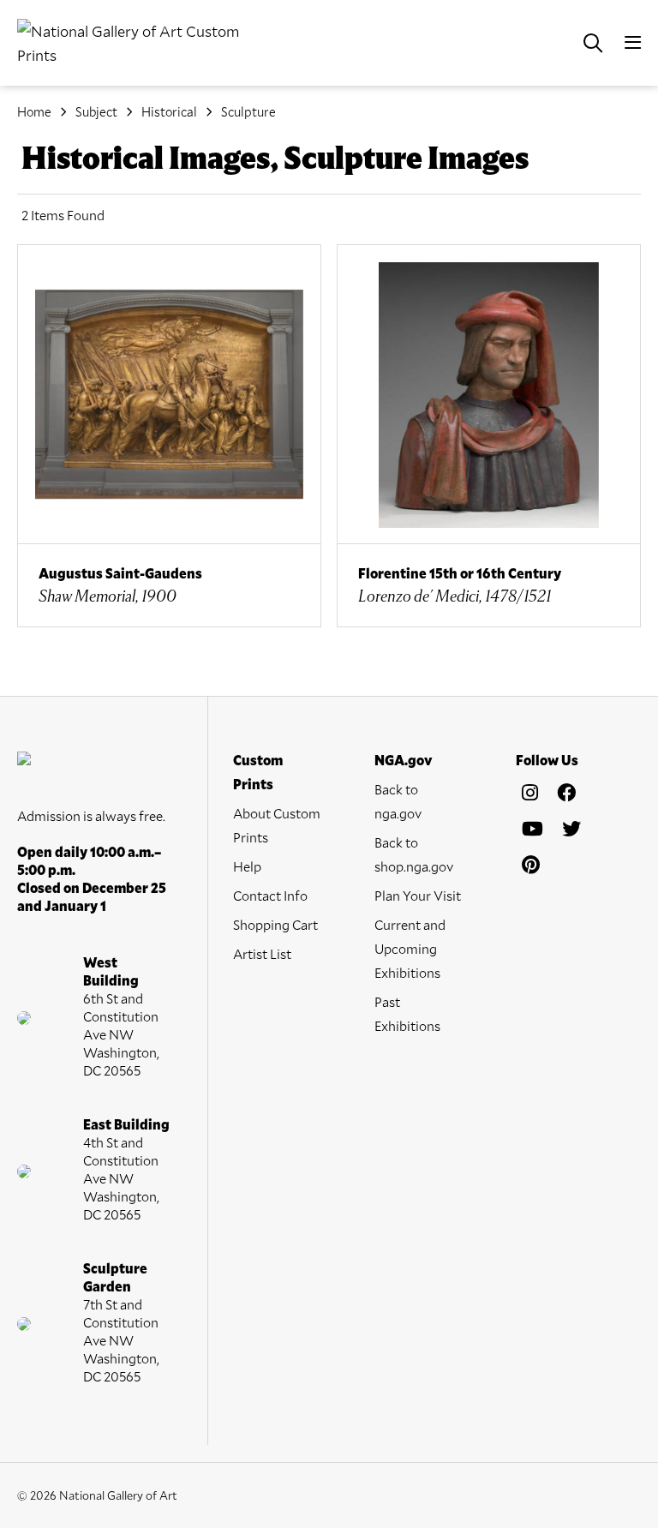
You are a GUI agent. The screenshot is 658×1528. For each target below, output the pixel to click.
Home (34, 111)
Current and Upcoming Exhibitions (410, 948)
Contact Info (270, 895)
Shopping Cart (275, 924)
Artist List (262, 953)
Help (247, 866)
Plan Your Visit (417, 895)
